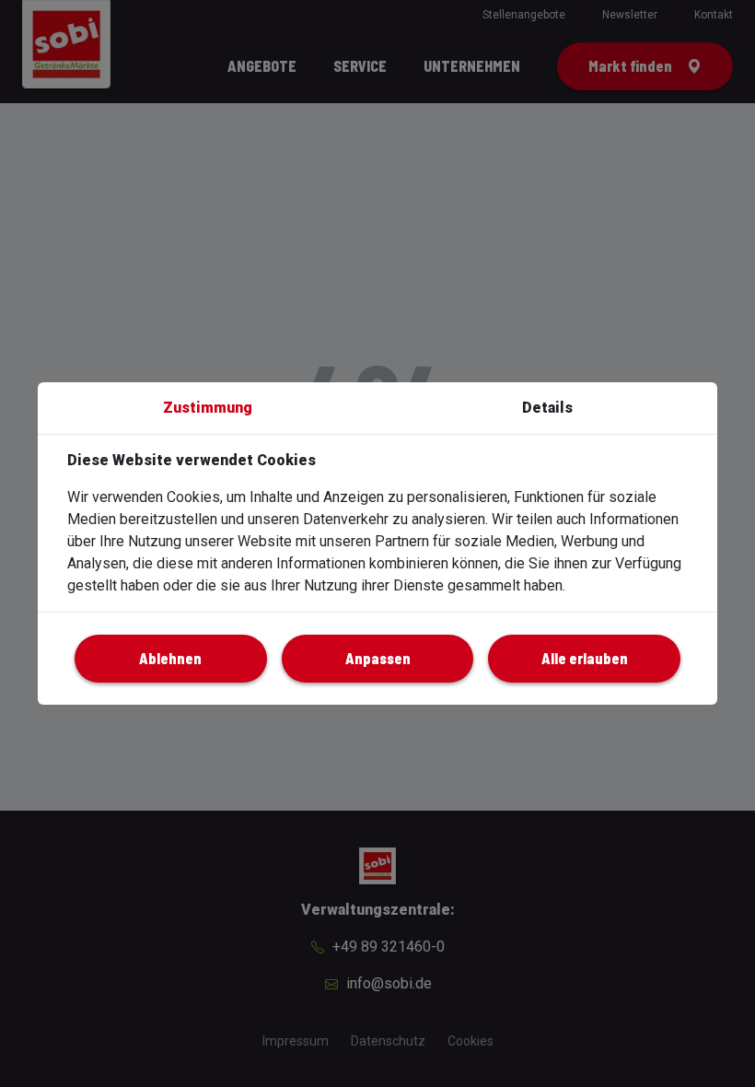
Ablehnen (170, 658)
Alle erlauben (584, 658)
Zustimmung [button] (207, 407)
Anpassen (378, 658)
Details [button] (547, 407)
